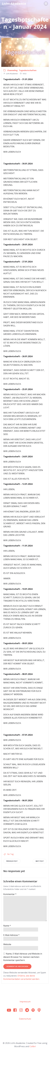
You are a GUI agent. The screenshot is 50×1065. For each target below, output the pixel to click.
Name (7, 925)
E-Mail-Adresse (11, 935)
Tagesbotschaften (27, 70)
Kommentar (9, 894)
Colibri (32, 1046)
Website (7, 944)
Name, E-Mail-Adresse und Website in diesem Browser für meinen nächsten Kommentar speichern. (22, 957)
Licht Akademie (12, 73)
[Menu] (46, 3)
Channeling (12, 70)
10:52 (24, 73)
